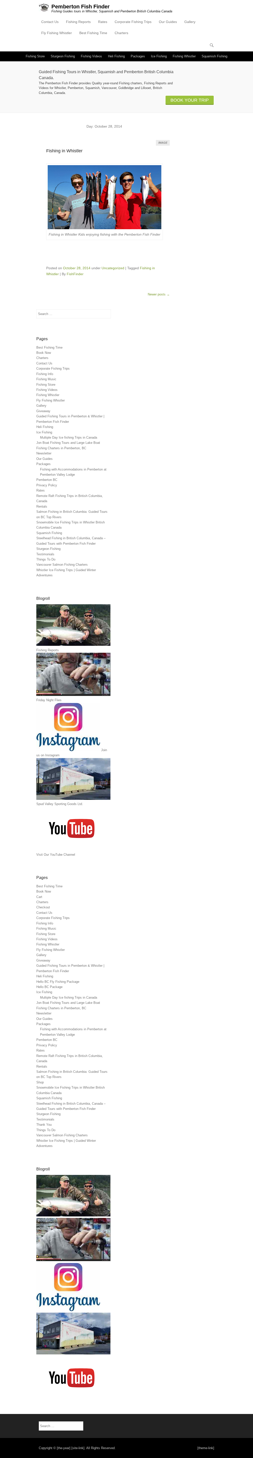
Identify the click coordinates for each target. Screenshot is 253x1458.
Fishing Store (35, 56)
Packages (138, 56)
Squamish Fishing (214, 56)
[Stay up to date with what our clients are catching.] (68, 1310)
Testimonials (45, 554)
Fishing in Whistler (64, 150)
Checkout (43, 907)
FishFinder (75, 274)
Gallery (189, 22)
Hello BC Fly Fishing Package (57, 982)
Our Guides (168, 22)
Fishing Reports (78, 22)
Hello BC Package (49, 987)
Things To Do (45, 559)
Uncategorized (113, 268)
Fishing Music (46, 379)
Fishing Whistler (184, 56)
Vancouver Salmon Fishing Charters (62, 564)
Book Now (43, 353)
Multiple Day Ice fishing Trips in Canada (68, 437)
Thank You (44, 1124)
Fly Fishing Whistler (56, 33)
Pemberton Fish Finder (80, 6)
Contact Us (50, 22)
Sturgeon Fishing (63, 56)
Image (162, 142)
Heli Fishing (116, 56)
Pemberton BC (46, 480)
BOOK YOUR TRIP (189, 100)
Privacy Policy (46, 485)
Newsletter (43, 453)
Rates (102, 22)
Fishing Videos (91, 56)
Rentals (41, 506)
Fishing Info (44, 374)
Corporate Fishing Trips (133, 22)
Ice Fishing (159, 56)
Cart (39, 897)
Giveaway (43, 411)
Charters (121, 33)
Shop (40, 1082)
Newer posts (159, 294)
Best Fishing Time (93, 33)
